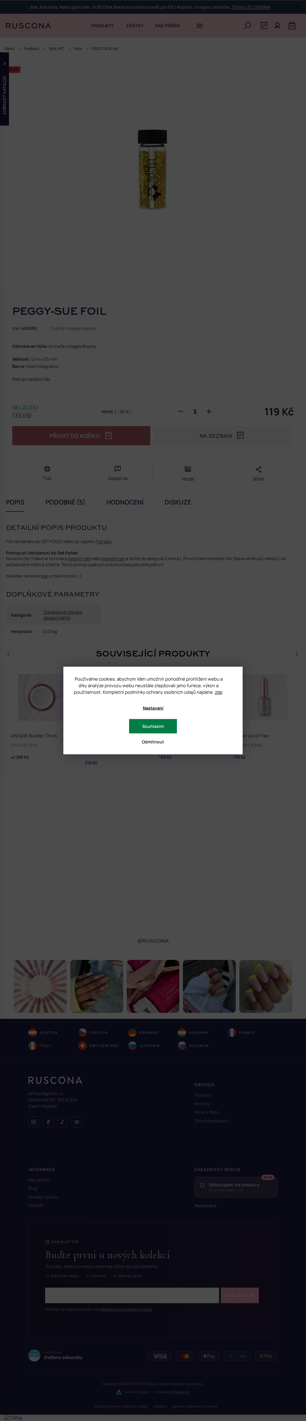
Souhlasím (153, 726)
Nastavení (153, 708)
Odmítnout (153, 742)
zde (218, 692)
